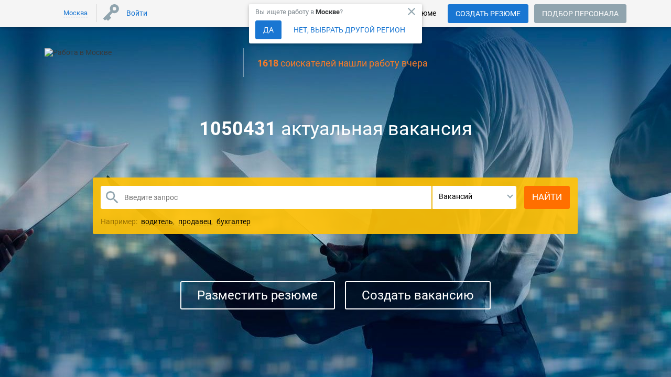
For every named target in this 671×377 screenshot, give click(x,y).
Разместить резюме (257, 295)
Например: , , (176, 221)
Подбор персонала (580, 13)
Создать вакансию (418, 295)
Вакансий (455, 196)
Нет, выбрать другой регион (349, 30)
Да (268, 30)
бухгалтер (234, 221)
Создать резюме (488, 13)
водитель (157, 221)
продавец (194, 221)
